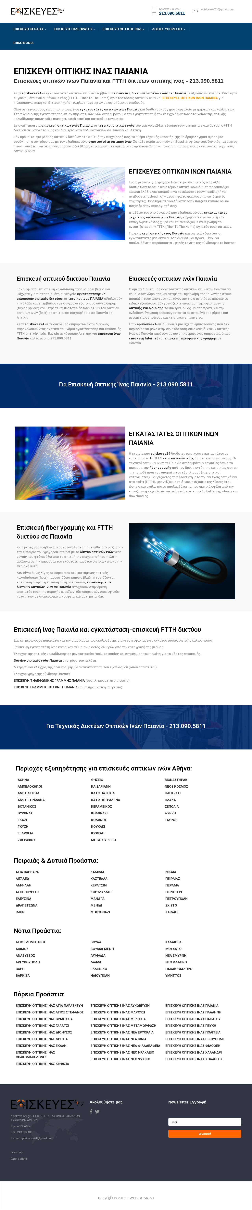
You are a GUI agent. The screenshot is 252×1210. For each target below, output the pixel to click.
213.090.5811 (172, 13)
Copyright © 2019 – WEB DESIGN (125, 1198)
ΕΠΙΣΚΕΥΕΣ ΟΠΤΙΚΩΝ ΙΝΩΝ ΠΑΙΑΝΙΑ (190, 98)
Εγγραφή (204, 1134)
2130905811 (25, 1132)
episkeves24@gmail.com (37, 1138)
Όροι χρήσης (19, 1158)
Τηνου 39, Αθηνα (21, 1126)
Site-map (16, 1152)
